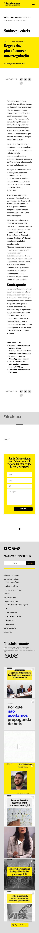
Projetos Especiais (11, 601)
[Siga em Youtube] (9, 548)
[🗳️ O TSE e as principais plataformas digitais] (19, 682)
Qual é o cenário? (12, 582)
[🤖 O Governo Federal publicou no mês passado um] (19, 778)
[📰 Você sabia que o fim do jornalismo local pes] (19, 842)
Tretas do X (10, 624)
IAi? (7, 608)
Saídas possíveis (18, 42)
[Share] (21, 83)
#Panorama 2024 (11, 612)
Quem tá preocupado (13, 590)
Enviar (23, 509)
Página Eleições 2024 (11, 575)
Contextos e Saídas (11, 579)
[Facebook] (21, 80)
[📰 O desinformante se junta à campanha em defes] (19, 714)
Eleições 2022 (10, 620)
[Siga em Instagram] (14, 548)
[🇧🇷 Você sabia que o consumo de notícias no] (19, 810)
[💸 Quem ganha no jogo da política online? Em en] (19, 746)
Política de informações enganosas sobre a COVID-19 (18, 364)
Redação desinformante (15, 64)
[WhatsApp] (29, 80)
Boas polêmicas (10, 628)
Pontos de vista (10, 598)
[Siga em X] (18, 548)
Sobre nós (8, 632)
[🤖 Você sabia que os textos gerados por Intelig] (19, 906)
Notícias (7, 594)
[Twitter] (25, 80)
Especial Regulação (13, 616)
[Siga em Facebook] (5, 548)
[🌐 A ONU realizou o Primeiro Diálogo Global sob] (19, 874)
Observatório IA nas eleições (17, 605)
